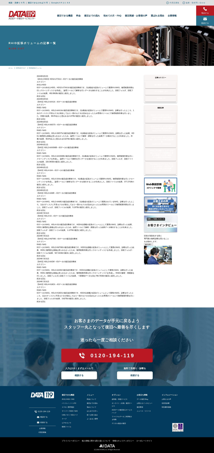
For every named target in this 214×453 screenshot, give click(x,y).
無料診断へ (148, 244)
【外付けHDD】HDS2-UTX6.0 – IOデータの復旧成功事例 (60, 79)
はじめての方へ (92, 411)
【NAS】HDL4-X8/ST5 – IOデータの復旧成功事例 (57, 125)
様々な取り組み (92, 415)
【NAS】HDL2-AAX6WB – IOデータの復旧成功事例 (57, 147)
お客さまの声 (166, 399)
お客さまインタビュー (144, 403)
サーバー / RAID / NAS (70, 411)
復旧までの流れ (92, 15)
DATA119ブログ (21, 68)
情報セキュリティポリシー (123, 441)
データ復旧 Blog (142, 399)
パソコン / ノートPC (69, 403)
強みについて (91, 407)
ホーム (11, 68)
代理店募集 (174, 3)
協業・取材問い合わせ (195, 3)
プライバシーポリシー (71, 441)
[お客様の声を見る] (160, 204)
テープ (64, 419)
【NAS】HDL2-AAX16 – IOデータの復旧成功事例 (57, 102)
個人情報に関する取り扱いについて (96, 441)
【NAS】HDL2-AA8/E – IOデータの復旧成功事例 (56, 193)
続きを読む (41, 96)
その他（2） (162, 98)
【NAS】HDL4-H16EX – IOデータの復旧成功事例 (57, 284)
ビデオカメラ (66, 423)
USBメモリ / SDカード (70, 415)
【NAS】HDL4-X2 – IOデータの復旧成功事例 (55, 216)
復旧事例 (140, 407)
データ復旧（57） (161, 91)
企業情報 (172, 15)
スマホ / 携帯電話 (68, 407)
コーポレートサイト (144, 441)
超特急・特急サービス (119, 399)
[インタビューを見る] (160, 223)
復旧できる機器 (65, 15)
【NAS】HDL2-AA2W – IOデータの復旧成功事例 (56, 262)
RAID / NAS (41, 108)
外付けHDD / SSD (68, 399)
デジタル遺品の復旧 (119, 423)
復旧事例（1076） (161, 85)
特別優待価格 (166, 407)
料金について (91, 399)
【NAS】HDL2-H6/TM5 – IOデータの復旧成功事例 (57, 239)
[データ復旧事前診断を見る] (160, 186)
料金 (78, 15)
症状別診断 (166, 403)
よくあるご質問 (92, 419)
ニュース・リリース (144, 411)
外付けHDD (41, 85)
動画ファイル (66, 427)
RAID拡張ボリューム (35, 68)
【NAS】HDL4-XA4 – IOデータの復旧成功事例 (55, 170)
